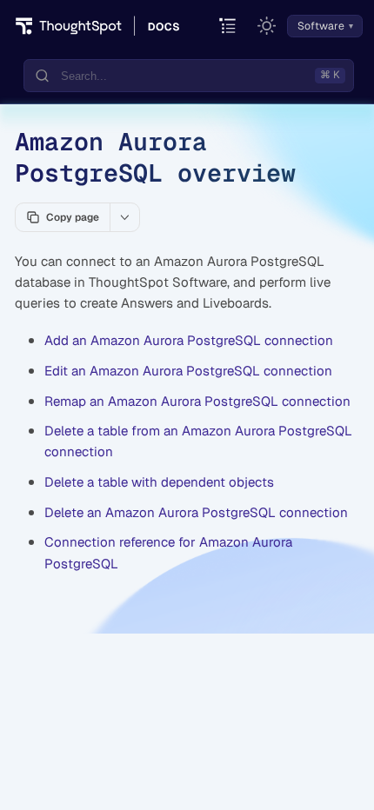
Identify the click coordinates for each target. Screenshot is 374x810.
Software (320, 26)
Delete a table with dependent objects (159, 482)
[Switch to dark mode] (267, 26)
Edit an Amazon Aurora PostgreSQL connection (188, 370)
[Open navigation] (228, 26)
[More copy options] (124, 217)
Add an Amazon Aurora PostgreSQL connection (188, 340)
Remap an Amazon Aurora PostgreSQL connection (197, 401)
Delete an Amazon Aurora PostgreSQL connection (196, 512)
